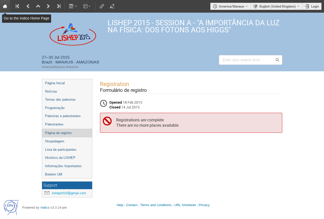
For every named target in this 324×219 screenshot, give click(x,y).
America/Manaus (231, 6)
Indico (44, 207)
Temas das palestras (60, 99)
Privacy (204, 205)
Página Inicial (55, 83)
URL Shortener (185, 205)
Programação (55, 108)
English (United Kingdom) (277, 6)
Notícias (51, 91)
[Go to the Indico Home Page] (5, 6)
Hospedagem (54, 141)
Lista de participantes (60, 149)
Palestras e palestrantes (63, 116)
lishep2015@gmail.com (69, 193)
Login (315, 6)
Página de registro (58, 133)
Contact (131, 205)
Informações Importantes (63, 166)
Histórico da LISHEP (60, 158)
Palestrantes (54, 124)
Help (120, 205)
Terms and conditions (156, 205)
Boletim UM (53, 174)
